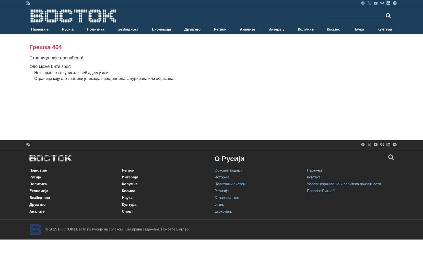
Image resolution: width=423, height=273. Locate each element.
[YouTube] (375, 3)
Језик (219, 204)
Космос (333, 29)
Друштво (192, 29)
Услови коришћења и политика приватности (344, 184)
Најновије (39, 29)
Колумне (306, 29)
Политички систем (230, 184)
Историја (221, 177)
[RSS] (28, 3)
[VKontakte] (382, 3)
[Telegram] (395, 3)
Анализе (247, 29)
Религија (221, 191)
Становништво (226, 198)
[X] (369, 3)
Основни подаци (228, 170)
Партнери (315, 170)
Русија (67, 29)
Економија (161, 29)
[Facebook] (363, 3)
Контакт (313, 177)
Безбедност (128, 29)
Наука (358, 29)
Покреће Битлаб (321, 191)
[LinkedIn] (388, 3)
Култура (384, 29)
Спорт (127, 211)
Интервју (276, 29)
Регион (220, 29)
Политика (95, 29)
